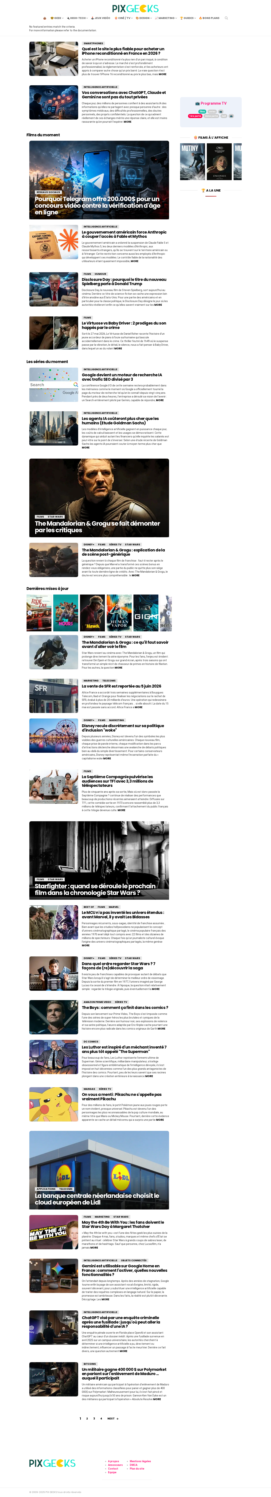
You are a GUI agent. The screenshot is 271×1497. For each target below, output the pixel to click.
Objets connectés (134, 1260)
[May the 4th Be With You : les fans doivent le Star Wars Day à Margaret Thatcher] (53, 1232)
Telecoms (109, 680)
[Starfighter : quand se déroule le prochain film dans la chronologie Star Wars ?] (99, 860)
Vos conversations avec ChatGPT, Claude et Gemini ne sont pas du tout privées (124, 95)
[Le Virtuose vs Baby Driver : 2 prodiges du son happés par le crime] (53, 333)
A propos (113, 1461)
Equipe (112, 1472)
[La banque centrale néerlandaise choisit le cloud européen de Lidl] (99, 1170)
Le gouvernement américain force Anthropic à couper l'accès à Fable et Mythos (124, 234)
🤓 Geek (56, 18)
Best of (89, 907)
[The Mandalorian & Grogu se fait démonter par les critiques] (99, 498)
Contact (113, 1468)
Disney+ (89, 544)
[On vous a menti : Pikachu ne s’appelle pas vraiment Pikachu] (53, 1104)
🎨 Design (143, 18)
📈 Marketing (165, 18)
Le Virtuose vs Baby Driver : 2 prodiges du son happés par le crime (124, 325)
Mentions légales (140, 1461)
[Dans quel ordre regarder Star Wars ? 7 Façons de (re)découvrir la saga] (53, 973)
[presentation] (29, 613)
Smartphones (93, 43)
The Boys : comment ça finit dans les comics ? (125, 1007)
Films (87, 274)
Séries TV (115, 544)
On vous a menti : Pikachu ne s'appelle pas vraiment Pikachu (122, 1097)
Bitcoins (90, 1364)
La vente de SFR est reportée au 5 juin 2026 (121, 686)
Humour (100, 274)
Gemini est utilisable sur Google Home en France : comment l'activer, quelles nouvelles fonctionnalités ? (124, 1270)
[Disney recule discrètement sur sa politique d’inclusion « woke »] (53, 735)
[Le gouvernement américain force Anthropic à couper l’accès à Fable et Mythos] (53, 242)
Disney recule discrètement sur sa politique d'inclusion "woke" (123, 728)
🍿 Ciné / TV (122, 18)
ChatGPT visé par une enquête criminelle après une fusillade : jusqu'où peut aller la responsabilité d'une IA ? (121, 1322)
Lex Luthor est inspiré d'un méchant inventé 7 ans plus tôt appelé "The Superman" (124, 1049)
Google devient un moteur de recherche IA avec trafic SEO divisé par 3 (122, 377)
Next (111, 1418)
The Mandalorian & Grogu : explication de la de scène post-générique (123, 552)
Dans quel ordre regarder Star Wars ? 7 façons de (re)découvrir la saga (118, 966)
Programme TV (214, 103)
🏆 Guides (187, 18)
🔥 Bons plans (209, 18)
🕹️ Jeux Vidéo (100, 18)
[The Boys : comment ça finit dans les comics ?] (53, 1017)
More (162, 74)
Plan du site (137, 1468)
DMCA (133, 1464)
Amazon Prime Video (97, 1002)
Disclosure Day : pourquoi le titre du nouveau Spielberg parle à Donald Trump (124, 282)
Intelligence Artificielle (100, 87)
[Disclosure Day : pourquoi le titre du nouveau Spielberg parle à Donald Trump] (53, 289)
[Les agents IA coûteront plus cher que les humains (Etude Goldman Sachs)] (53, 428)
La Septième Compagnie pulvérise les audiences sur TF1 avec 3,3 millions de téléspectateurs (117, 781)
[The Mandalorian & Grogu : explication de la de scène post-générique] (53, 560)
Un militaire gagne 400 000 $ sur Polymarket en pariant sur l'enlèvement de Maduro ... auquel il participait (124, 1374)
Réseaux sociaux (48, 192)
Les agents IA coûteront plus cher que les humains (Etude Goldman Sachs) (120, 421)
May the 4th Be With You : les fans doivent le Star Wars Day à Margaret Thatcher (123, 1224)
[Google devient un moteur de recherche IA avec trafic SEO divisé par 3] (53, 385)
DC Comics (91, 1041)
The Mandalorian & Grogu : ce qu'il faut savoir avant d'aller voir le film (125, 644)
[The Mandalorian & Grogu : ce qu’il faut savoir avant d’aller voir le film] (53, 652)
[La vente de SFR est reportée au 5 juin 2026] (53, 696)
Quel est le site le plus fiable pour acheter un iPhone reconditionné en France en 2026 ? (123, 51)
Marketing (91, 680)
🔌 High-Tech (76, 18)
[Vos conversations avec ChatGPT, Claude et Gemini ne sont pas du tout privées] (53, 102)
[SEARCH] (226, 18)
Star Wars (55, 516)
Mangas (89, 1089)
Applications (46, 1189)
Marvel (114, 907)
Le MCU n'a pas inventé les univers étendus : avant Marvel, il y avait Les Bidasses (123, 915)
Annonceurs (115, 1464)
